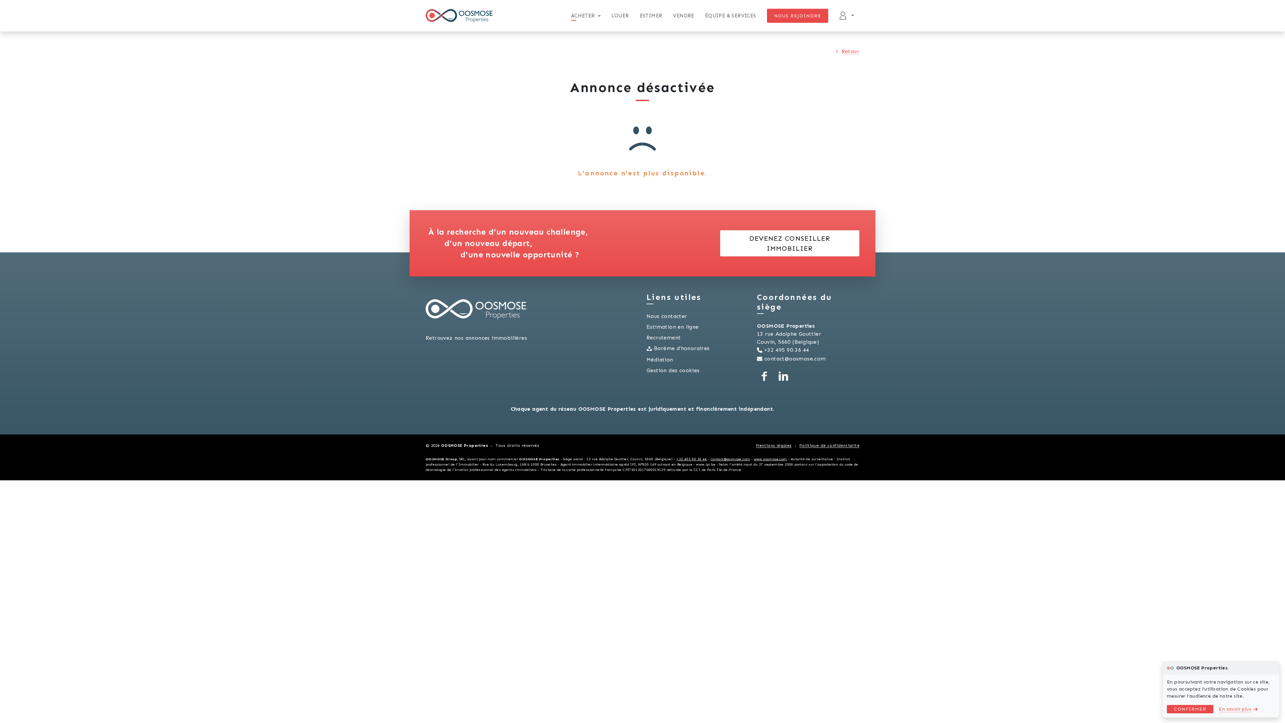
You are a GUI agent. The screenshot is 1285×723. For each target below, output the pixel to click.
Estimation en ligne (673, 327)
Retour (850, 51)
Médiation (660, 359)
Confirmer (1190, 709)
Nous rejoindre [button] (798, 16)
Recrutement (664, 337)
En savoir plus (1235, 709)
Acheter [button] (583, 16)
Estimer (651, 16)
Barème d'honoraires (682, 348)
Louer (620, 16)
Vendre (683, 16)
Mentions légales (773, 445)
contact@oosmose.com (795, 358)
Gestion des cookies (673, 370)
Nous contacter (667, 316)
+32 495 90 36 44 (786, 350)
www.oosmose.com (770, 459)
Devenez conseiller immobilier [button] (789, 243)
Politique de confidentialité (829, 445)
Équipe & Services (730, 16)
